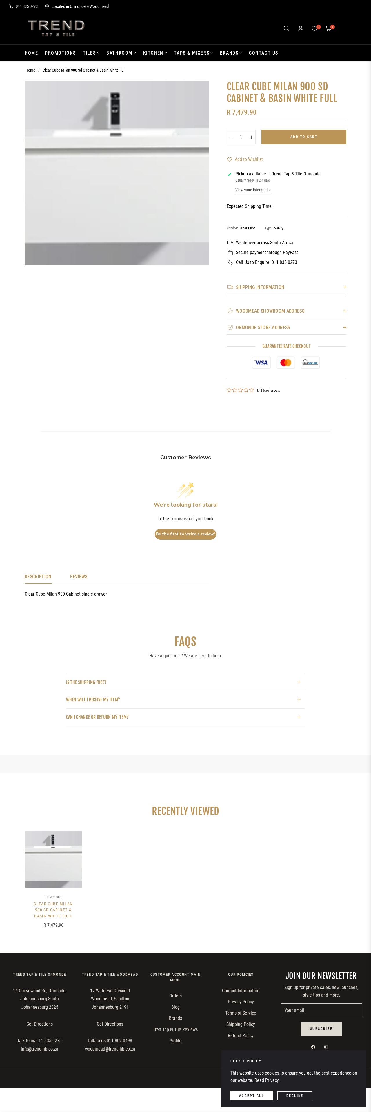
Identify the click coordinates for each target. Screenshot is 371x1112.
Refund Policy (241, 1035)
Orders (175, 996)
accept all (251, 1096)
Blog (175, 1007)
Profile (175, 1041)
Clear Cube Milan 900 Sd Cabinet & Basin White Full (53, 909)
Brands (175, 1018)
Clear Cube (53, 897)
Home (30, 70)
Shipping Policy (240, 1024)
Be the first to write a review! (185, 534)
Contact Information (240, 990)
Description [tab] (38, 576)
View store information (253, 190)
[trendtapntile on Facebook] (315, 1047)
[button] (287, 28)
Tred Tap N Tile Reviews (175, 1029)
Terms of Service (240, 1013)
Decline (294, 1096)
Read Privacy (266, 1080)
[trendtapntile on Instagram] (328, 1047)
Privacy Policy (241, 1001)
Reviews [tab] (79, 576)
